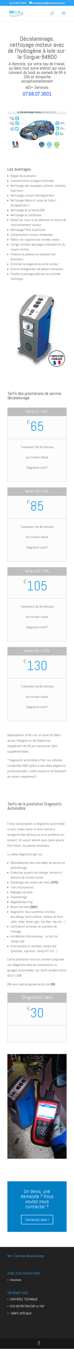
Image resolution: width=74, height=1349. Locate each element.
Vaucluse (15, 1280)
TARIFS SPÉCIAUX (20, 1313)
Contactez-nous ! (37, 1219)
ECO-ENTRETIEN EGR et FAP (27, 1306)
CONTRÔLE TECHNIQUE (24, 1299)
